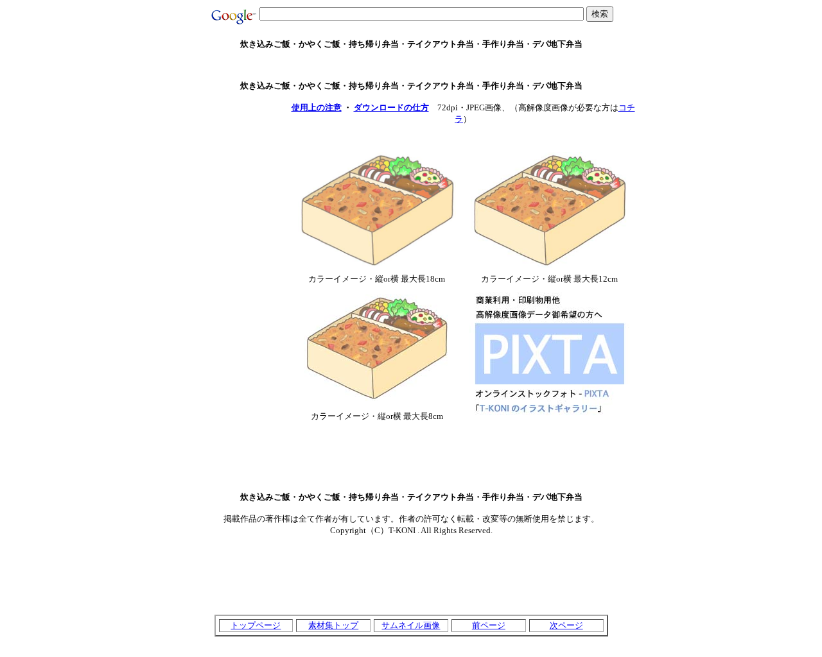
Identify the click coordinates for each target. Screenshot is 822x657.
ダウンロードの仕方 (391, 107)
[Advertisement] (411, 65)
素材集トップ (333, 625)
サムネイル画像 (410, 625)
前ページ (488, 625)
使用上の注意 (317, 107)
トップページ (256, 625)
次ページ (566, 625)
